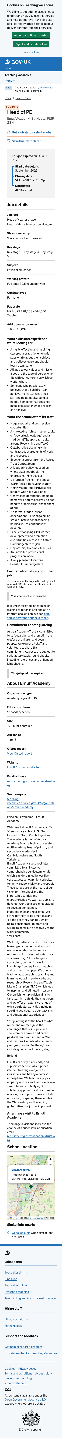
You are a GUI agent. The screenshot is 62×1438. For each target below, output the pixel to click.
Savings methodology (18, 1378)
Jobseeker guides (16, 1285)
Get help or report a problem (23, 1347)
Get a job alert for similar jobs (31, 132)
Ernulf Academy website (23, 767)
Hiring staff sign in (16, 1319)
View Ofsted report (19, 753)
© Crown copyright (31, 1429)
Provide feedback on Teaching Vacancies (31, 1353)
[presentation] (31, 1187)
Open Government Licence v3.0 (25, 1399)
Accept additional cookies (31, 35)
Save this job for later (26, 141)
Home (8, 98)
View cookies (31, 52)
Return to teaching (17, 1292)
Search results (23, 98)
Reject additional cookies (31, 44)
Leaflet (15, 1218)
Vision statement (16, 1383)
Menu (8, 80)
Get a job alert (21, 1233)
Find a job (11, 1279)
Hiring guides (13, 1326)
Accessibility (43, 1373)
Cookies (10, 1368)
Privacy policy (27, 1368)
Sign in (8, 68)
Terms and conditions (18, 1373)
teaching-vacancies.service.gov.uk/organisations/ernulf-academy (30, 803)
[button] (31, 1187)
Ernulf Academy (21, 1169)
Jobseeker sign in (16, 1272)
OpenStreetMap (36, 1218)
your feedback (45, 87)
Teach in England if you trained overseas (30, 1298)
